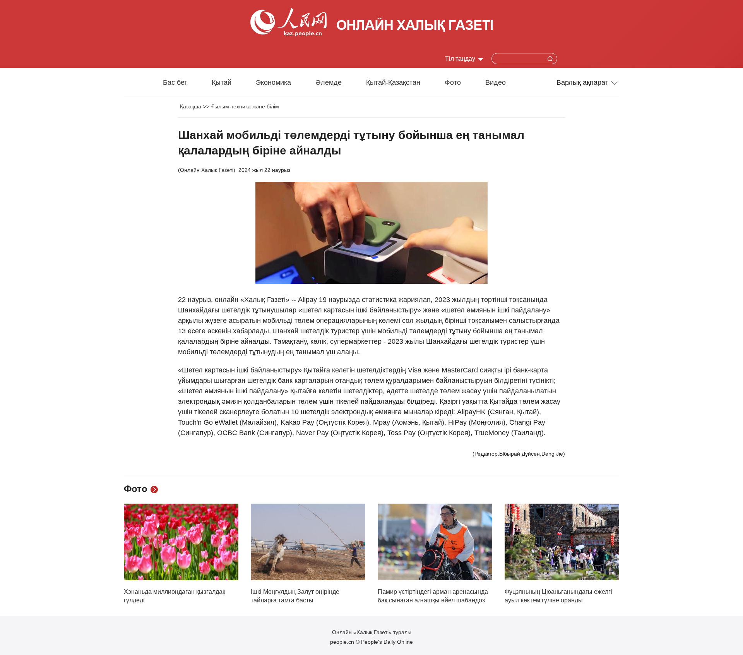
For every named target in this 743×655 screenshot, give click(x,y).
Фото (453, 82)
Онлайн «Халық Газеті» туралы (371, 632)
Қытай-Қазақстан (393, 82)
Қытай (221, 82)
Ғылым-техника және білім (245, 106)
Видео (495, 82)
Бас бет (175, 82)
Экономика (273, 82)
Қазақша (190, 106)
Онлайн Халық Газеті (206, 170)
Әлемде (328, 82)
